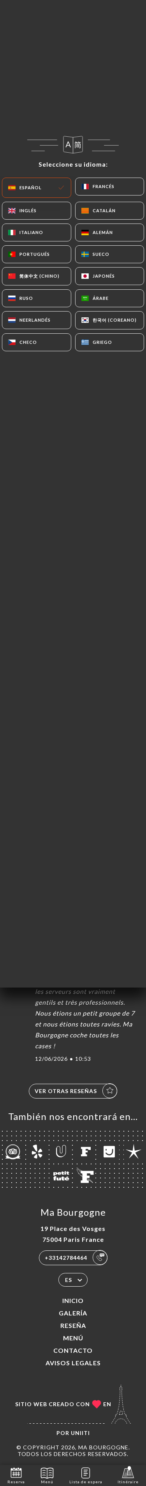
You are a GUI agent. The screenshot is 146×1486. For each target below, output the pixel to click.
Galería (73, 1313)
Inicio (73, 1300)
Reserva (16, 1481)
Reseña (73, 1325)
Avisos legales (73, 1362)
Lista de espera (85, 1481)
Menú (73, 1338)
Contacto (73, 1350)
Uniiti (80, 1433)
